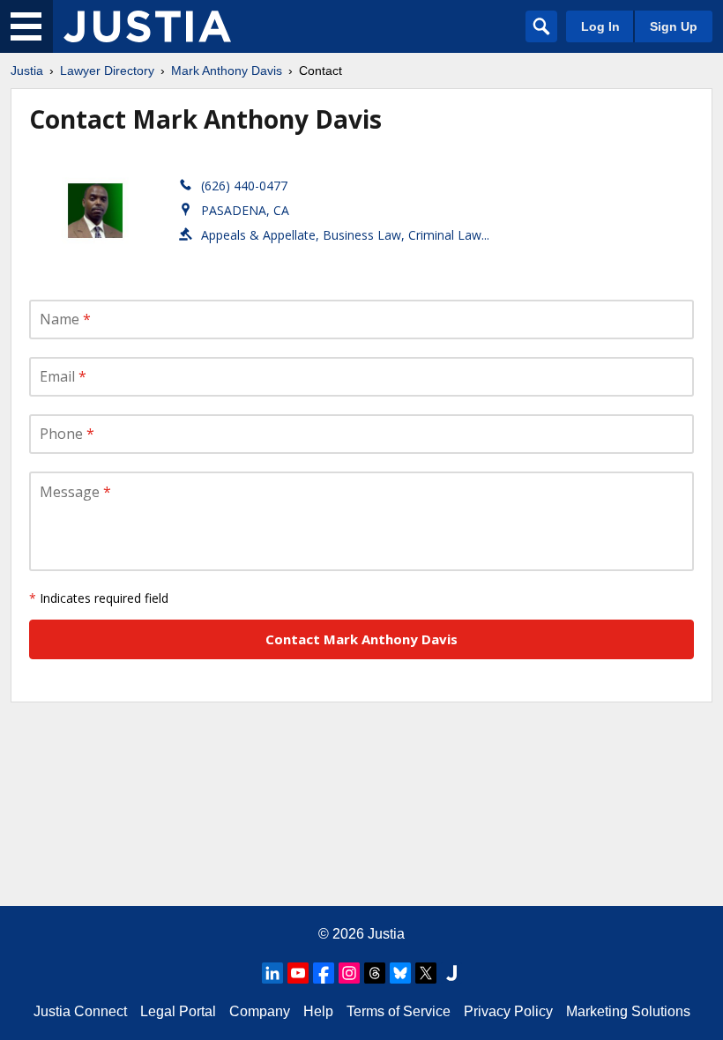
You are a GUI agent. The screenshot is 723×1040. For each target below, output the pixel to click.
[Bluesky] (400, 973)
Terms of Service (399, 1011)
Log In (600, 26)
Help (318, 1011)
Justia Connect (80, 1011)
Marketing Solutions (628, 1011)
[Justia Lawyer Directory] (147, 26)
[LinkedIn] (272, 973)
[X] (425, 973)
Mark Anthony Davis (226, 70)
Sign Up (673, 26)
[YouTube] (298, 973)
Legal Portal (178, 1011)
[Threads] (374, 973)
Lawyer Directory (107, 70)
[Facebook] (323, 973)
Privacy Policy (508, 1011)
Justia (27, 70)
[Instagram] (349, 973)
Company (259, 1011)
